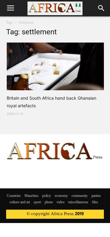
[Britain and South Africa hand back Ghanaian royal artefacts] (55, 66)
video (60, 202)
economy (61, 196)
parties (96, 196)
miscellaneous (78, 202)
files (95, 202)
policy (46, 196)
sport (37, 202)
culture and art (19, 202)
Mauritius (31, 196)
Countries (14, 196)
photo (49, 202)
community (80, 196)
